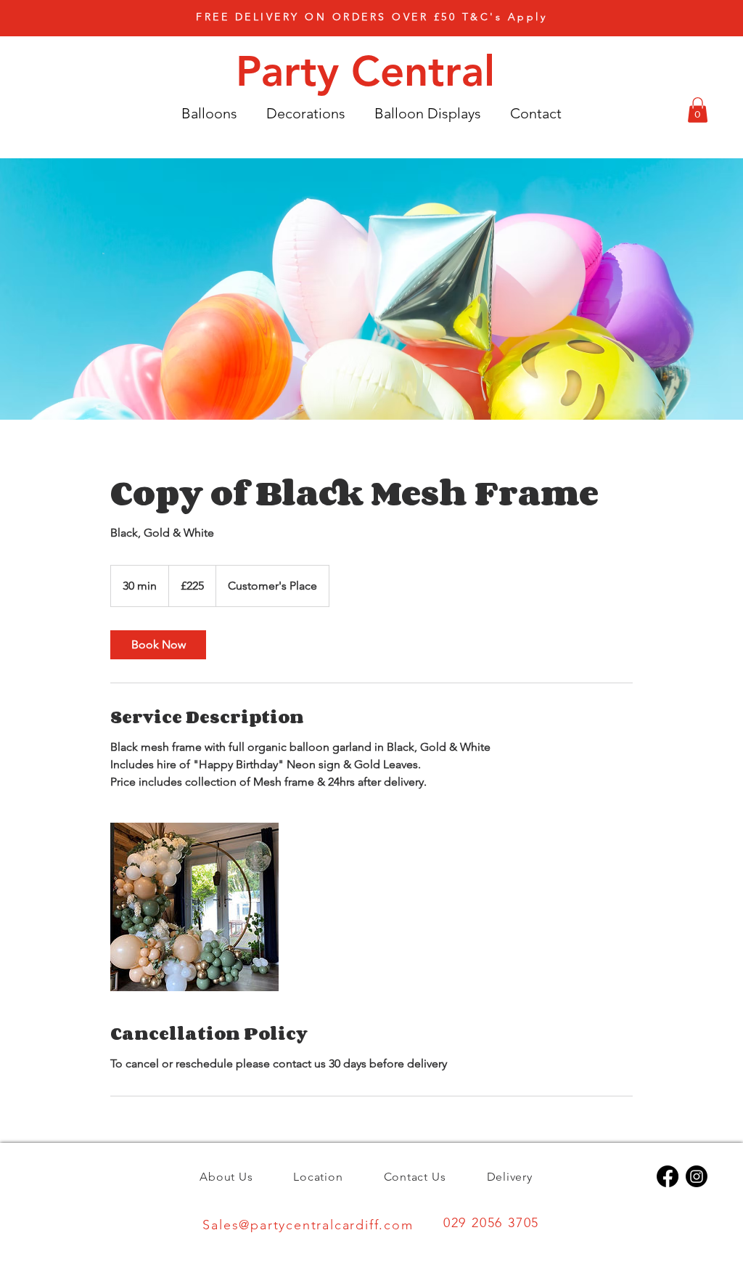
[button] (371, 16)
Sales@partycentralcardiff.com (307, 1225)
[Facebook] (667, 1176)
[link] (158, 644)
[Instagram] (696, 1176)
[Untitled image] (194, 907)
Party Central (371, 71)
